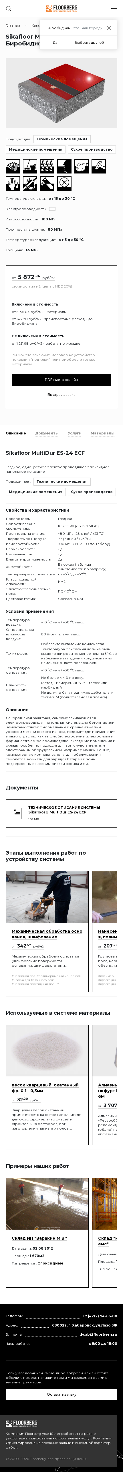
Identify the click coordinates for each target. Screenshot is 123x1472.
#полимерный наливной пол (59, 976)
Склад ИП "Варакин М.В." (39, 1238)
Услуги (75, 433)
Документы (47, 433)
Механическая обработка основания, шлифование (47, 934)
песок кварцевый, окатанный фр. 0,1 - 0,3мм (45, 1087)
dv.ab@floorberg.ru (98, 1334)
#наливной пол (23, 976)
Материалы (102, 433)
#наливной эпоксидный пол (33, 984)
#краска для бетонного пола (33, 980)
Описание (16, 433)
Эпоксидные (51, 1263)
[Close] (109, 28)
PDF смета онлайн (61, 380)
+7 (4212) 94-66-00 (100, 1316)
